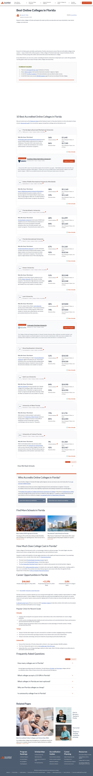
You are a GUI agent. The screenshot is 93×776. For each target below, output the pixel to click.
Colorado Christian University (37, 325)
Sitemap (48, 772)
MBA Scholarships (38, 756)
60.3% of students (31, 74)
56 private (59, 668)
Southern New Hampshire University (39, 159)
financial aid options (46, 557)
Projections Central (30, 590)
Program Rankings (23, 753)
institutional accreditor (68, 491)
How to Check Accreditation (54, 756)
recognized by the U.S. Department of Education (53, 495)
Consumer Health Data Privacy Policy (79, 772)
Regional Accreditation (53, 761)
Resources (83, 752)
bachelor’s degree (46, 603)
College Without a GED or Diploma (84, 757)
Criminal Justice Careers (69, 763)
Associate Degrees (23, 759)
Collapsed (68, 461)
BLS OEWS (22, 590)
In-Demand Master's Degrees (70, 761)
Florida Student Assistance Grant (35, 560)
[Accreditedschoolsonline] (5, 3)
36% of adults (28, 72)
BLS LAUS (37, 590)
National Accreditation (53, 763)
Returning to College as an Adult (85, 754)
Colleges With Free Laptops (84, 760)
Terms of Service (67, 772)
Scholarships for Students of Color (40, 760)
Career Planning (67, 753)
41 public (52, 668)
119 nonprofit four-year (32, 70)
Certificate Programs (24, 756)
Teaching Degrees (23, 763)
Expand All (74, 461)
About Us (8, 772)
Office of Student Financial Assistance (39, 570)
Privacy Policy (15, 772)
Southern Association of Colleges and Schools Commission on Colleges (37, 491)
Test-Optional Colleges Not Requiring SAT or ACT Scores (84, 763)
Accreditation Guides (54, 753)
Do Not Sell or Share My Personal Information (36, 772)
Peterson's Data (34, 121)
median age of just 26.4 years (48, 646)
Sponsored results (25, 123)
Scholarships (40, 752)
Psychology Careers (68, 759)
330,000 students (40, 76)
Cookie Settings (23, 772)
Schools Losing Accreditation (55, 759)
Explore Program (69, 161)
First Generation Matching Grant (29, 564)
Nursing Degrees (23, 761)
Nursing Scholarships (39, 762)
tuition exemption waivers (32, 567)
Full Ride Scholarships (39, 754)
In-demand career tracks (22, 603)
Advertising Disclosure (57, 772)
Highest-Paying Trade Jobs (69, 756)
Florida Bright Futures (32, 562)
